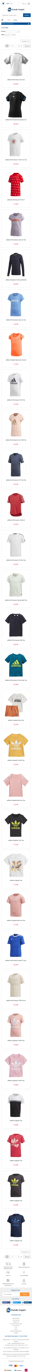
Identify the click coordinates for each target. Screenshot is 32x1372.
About (16, 1329)
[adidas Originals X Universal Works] (16, 264)
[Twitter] (16, 1302)
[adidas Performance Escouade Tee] (16, 104)
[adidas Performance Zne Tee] (16, 64)
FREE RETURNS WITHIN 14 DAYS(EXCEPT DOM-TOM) (8, 1284)
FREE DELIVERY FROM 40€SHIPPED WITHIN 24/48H (8, 1268)
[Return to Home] (2, 20)
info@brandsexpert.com (18, 1343)
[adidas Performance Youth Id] (16, 505)
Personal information (16, 1331)
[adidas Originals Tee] (16, 865)
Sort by (3, 31)
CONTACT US (8, 1275)
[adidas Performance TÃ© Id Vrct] (16, 985)
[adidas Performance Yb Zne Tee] (16, 545)
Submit (25, 1294)
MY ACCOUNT (24, 1283)
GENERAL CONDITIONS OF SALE (24, 1267)
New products (16, 1318)
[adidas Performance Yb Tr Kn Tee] (16, 465)
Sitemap (16, 1333)
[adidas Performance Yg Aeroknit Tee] (16, 585)
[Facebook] (5, 1302)
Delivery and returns (16, 1324)
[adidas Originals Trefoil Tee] (16, 745)
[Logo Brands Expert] (16, 1310)
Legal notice (16, 1325)
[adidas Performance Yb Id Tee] (16, 385)
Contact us (16, 1322)
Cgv (16, 1327)
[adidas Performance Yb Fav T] (16, 184)
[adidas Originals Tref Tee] (16, 825)
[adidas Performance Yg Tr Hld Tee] (16, 425)
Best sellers (16, 1320)
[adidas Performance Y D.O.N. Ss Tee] (16, 144)
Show (2, 34)
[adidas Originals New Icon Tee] (16, 785)
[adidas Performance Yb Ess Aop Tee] (16, 665)
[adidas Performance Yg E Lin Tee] (16, 224)
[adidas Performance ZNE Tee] (16, 625)
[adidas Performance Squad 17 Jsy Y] (16, 945)
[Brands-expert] (16, 9)
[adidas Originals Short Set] (16, 705)
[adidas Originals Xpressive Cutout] (16, 345)
